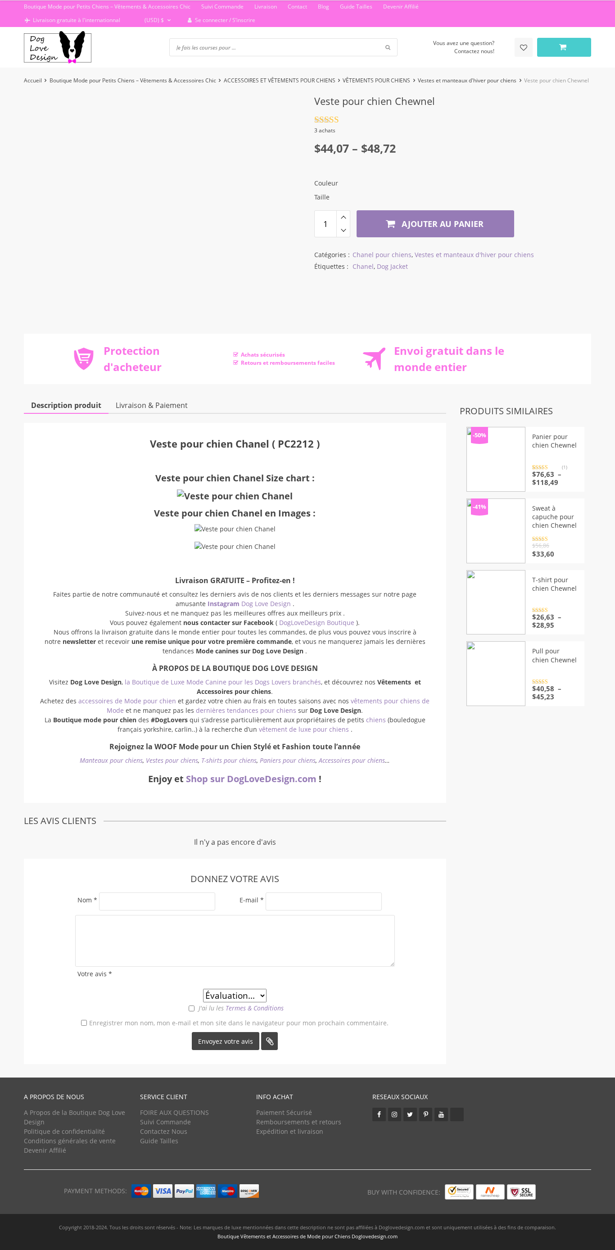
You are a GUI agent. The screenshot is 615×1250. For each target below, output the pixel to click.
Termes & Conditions (255, 1008)
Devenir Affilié (401, 6)
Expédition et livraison (289, 1131)
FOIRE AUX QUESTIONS (174, 1112)
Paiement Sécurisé (284, 1112)
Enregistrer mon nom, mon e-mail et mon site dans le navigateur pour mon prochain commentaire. (239, 1023)
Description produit (66, 405)
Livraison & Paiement (152, 405)
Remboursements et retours (298, 1122)
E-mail (252, 900)
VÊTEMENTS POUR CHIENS (376, 80)
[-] (343, 230)
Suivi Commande (222, 6)
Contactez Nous (163, 1131)
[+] (343, 217)
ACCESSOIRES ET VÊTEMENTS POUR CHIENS (279, 80)
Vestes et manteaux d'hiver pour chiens (467, 80)
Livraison (265, 6)
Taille (322, 197)
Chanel (363, 266)
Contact (297, 6)
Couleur (326, 183)
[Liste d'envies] (524, 47)
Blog (323, 6)
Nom (87, 900)
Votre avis (94, 973)
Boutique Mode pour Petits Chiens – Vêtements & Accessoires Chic (107, 6)
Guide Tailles (356, 6)
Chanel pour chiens (382, 254)
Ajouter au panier (441, 223)
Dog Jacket (392, 266)
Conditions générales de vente (70, 1141)
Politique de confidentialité (64, 1131)
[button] (153, 20)
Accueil (33, 80)
